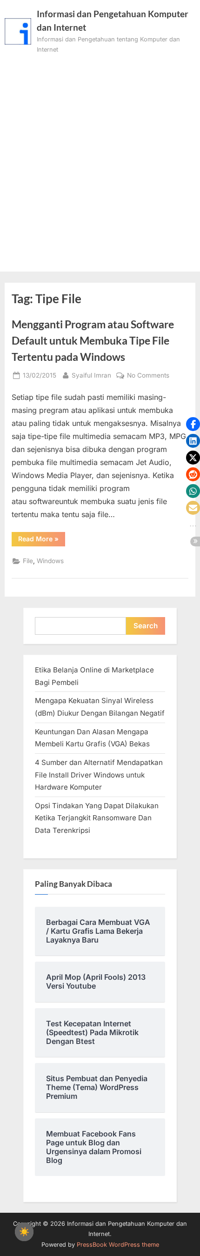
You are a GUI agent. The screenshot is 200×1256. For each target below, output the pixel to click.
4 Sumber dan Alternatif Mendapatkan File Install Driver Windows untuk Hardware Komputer (99, 774)
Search (145, 625)
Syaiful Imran (91, 375)
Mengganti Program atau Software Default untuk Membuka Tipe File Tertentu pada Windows (93, 340)
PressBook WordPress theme (118, 1244)
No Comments (148, 376)
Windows (50, 561)
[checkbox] (24, 1232)
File (28, 561)
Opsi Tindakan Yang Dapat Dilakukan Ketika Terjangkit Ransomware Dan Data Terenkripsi (97, 818)
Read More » (41, 540)
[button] (193, 424)
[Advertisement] (100, 159)
